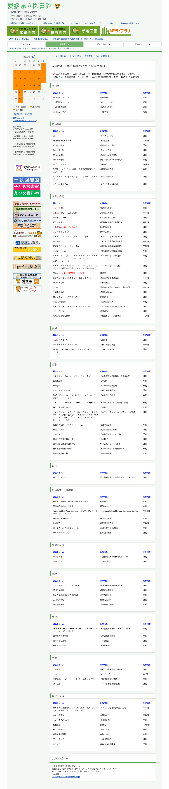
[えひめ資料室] (27, 193)
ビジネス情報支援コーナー (106, 56)
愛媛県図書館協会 (39, 48)
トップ (54, 56)
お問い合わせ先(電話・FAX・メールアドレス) (62, 23)
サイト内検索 (89, 23)
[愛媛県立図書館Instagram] (28, 167)
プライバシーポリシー (108, 23)
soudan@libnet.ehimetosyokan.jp (66, 776)
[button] (65, 44)
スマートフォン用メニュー (20, 38)
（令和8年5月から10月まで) (25, 120)
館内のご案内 (75, 56)
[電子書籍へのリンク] (27, 242)
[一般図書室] (27, 179)
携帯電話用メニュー (42, 38)
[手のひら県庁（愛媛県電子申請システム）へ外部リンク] (27, 289)
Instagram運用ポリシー (131, 23)
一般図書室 (87, 56)
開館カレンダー (19, 118)
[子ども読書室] (26, 186)
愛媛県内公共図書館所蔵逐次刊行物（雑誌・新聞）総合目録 (78, 38)
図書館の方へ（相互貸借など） (63, 48)
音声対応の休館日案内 (22, 114)
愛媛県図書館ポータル (19, 48)
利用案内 (63, 56)
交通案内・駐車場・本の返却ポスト (24, 23)
